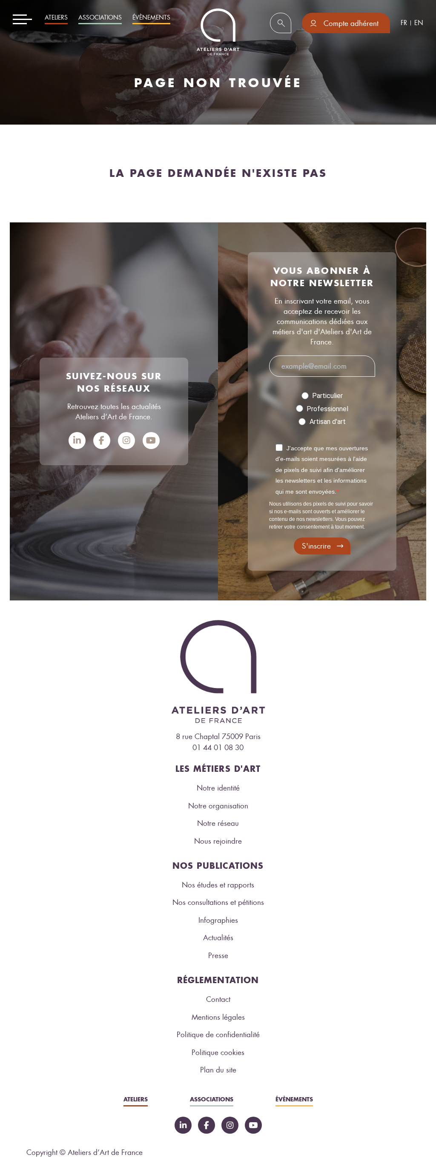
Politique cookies (218, 1052)
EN (418, 23)
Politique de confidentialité (218, 1034)
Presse (218, 955)
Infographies (218, 920)
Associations (100, 17)
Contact (218, 999)
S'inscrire (316, 546)
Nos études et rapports (218, 885)
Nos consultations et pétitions (218, 902)
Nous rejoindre (218, 841)
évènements (151, 17)
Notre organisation (218, 806)
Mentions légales (218, 1017)
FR (404, 23)
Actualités (218, 937)
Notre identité (218, 788)
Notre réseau (218, 823)
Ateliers (56, 17)
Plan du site (218, 1070)
